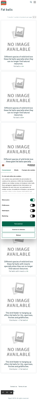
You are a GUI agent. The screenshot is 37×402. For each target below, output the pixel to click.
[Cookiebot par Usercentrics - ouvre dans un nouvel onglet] (27, 165)
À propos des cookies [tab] (28, 170)
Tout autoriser (18, 224)
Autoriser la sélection (18, 229)
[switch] (32, 205)
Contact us (13, 386)
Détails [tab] (16, 170)
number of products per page (23, 17)
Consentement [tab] (6, 170)
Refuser (18, 235)
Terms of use (22, 386)
